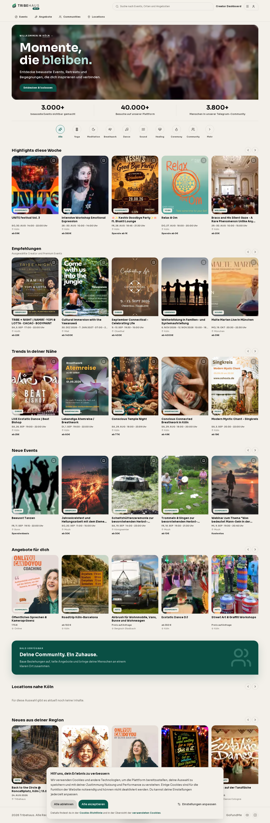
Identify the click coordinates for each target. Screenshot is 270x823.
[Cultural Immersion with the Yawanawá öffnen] (85, 297)
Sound (143, 136)
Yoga (77, 136)
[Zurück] (248, 150)
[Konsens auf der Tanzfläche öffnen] (234, 763)
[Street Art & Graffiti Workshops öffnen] (234, 592)
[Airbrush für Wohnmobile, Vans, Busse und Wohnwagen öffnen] (135, 592)
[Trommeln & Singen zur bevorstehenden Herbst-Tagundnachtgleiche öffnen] (184, 495)
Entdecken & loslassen (38, 87)
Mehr (209, 136)
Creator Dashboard (228, 6)
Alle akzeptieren (93, 804)
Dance (126, 136)
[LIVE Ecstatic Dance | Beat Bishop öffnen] (35, 396)
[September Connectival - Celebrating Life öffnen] (135, 297)
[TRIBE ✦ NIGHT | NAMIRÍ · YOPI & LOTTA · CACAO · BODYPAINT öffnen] (35, 297)
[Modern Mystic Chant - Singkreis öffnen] (234, 396)
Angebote (45, 16)
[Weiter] (255, 150)
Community (193, 136)
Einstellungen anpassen (199, 804)
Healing (160, 136)
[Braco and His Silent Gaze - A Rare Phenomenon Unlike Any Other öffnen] (234, 195)
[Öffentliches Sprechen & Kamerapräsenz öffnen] (35, 592)
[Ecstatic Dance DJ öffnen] (184, 592)
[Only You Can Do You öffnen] (135, 763)
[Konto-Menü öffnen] (251, 6)
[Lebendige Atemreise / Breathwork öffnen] (85, 396)
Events (23, 16)
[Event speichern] (54, 160)
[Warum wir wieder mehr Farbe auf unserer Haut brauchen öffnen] (184, 763)
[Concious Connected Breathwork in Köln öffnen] (184, 396)
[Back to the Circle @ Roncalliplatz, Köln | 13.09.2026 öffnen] (35, 763)
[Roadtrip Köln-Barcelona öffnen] (85, 592)
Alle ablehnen (64, 804)
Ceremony (176, 136)
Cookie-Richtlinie (90, 812)
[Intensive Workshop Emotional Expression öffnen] (85, 195)
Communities (71, 16)
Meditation (93, 136)
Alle (60, 136)
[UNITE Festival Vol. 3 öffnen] (35, 195)
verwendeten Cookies (146, 812)
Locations (98, 16)
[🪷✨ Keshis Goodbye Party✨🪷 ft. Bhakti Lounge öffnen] (135, 195)
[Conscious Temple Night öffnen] (135, 396)
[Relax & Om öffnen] (184, 195)
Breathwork (110, 136)
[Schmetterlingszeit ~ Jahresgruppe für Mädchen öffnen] (85, 763)
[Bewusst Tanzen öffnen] (35, 495)
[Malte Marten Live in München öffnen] (234, 297)
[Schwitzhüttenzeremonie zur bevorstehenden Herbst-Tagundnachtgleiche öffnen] (135, 495)
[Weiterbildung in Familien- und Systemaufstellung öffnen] (184, 297)
